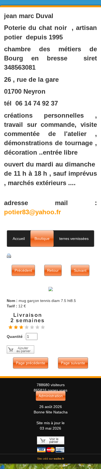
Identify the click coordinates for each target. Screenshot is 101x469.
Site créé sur (50, 458)
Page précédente (30, 363)
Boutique (42, 238)
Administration (51, 396)
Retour (53, 270)
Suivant (80, 270)
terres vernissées (74, 238)
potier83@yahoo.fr (32, 212)
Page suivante (73, 363)
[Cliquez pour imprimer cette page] (9, 255)
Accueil (19, 238)
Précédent (23, 270)
